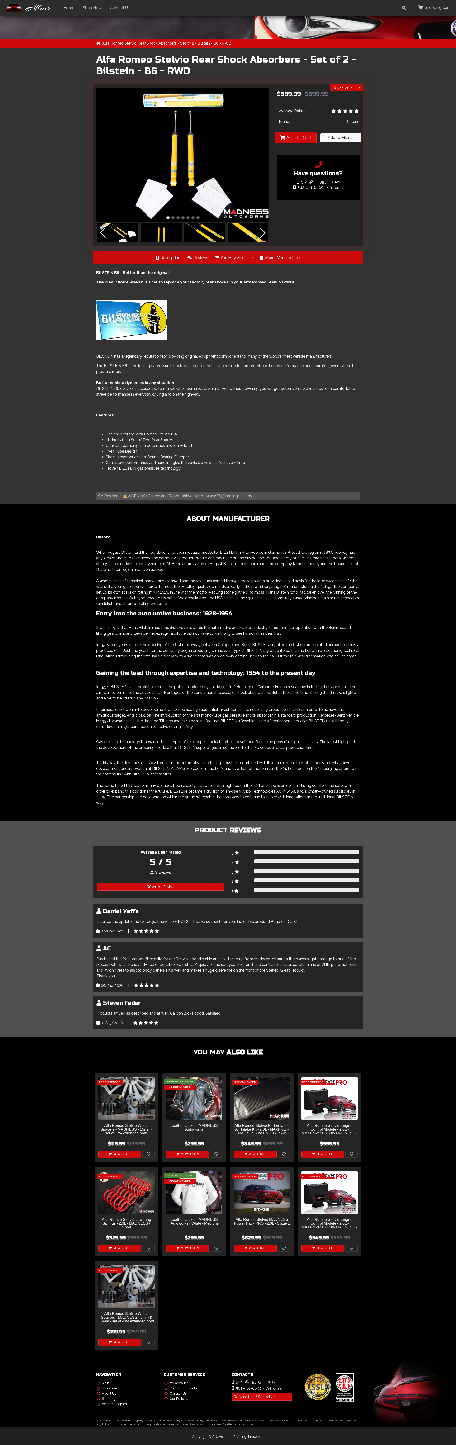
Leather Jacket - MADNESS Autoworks (194, 1127)
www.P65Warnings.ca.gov (229, 496)
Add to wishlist (341, 137)
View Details (122, 1154)
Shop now (110, 1388)
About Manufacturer (282, 257)
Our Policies (179, 1398)
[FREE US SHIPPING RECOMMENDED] (194, 1098)
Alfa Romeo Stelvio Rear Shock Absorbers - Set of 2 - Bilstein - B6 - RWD (167, 43)
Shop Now (92, 7)
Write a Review (162, 887)
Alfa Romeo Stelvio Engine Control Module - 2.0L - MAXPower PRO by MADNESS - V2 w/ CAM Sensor (329, 1223)
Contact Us (120, 7)
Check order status (184, 1388)
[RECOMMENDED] (126, 1098)
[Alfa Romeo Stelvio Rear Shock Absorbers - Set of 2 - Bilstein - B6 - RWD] (182, 155)
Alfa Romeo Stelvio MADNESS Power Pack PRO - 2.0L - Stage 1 (262, 1221)
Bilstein (351, 121)
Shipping (108, 1398)
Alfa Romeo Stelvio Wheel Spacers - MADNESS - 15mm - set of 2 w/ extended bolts (126, 1129)
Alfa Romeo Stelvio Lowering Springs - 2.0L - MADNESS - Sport (126, 1223)
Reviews (200, 257)
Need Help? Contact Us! (257, 1397)
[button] (168, 217)
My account (179, 1383)
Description (169, 257)
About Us (109, 1393)
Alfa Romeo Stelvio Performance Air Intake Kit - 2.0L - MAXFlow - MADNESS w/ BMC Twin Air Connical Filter (262, 1129)
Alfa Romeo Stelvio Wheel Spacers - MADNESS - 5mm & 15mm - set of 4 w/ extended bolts (127, 1317)
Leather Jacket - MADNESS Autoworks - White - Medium (194, 1221)
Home (68, 7)
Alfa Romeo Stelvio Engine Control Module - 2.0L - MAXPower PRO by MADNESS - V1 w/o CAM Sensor (329, 1129)
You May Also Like (236, 257)
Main (105, 1383)
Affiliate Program (114, 1404)
